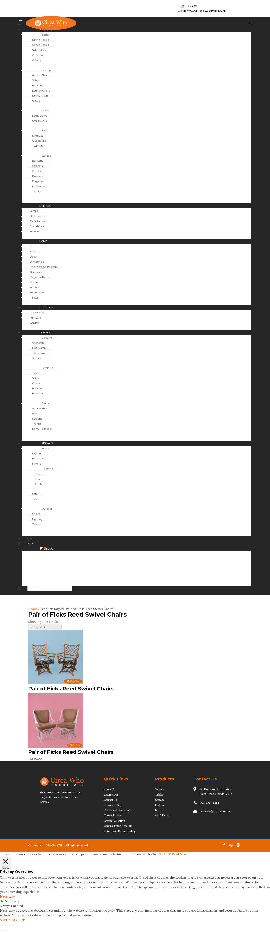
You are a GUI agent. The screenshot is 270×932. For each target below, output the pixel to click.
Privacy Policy (113, 805)
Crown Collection (114, 820)
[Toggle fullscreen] (5, 925)
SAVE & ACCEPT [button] (12, 920)
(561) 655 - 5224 (187, 6)
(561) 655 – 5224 (209, 802)
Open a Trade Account (118, 825)
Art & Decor (162, 815)
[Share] (9, 925)
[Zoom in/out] (1, 925)
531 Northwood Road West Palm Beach (202, 10)
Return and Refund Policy (120, 831)
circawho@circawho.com (215, 811)
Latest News (111, 794)
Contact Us (110, 799)
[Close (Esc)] (13, 925)
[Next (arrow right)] (5, 930)
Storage (160, 799)
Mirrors (160, 810)
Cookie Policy (112, 815)
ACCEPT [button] (164, 854)
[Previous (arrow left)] (1, 930)
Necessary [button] (7, 896)
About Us (109, 789)
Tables (159, 794)
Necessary (12, 901)
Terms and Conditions (117, 810)
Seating (159, 789)
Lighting (160, 805)
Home (32, 609)
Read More (180, 854)
